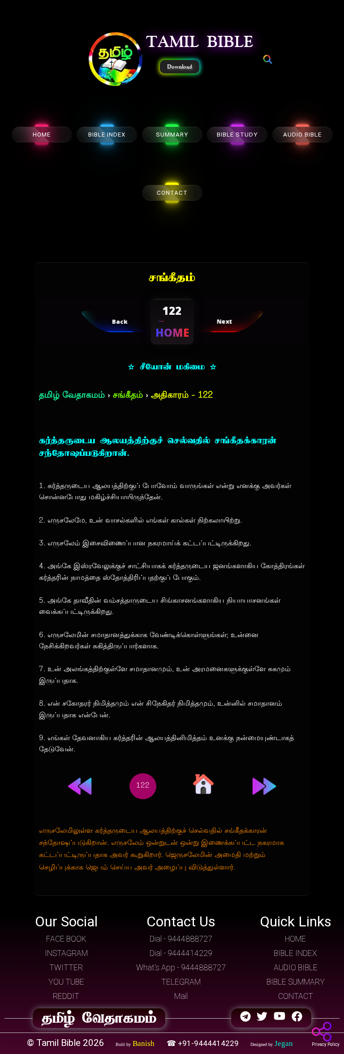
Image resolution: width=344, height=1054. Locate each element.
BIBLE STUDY (237, 134)
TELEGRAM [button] (181, 981)
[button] (115, 60)
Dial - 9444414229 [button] (181, 953)
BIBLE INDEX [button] (295, 953)
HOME (42, 134)
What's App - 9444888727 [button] (181, 967)
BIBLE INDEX (106, 134)
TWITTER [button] (66, 967)
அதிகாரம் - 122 (182, 395)
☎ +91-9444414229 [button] (204, 1043)
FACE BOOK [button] (66, 938)
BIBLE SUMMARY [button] (296, 981)
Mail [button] (181, 996)
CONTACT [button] (295, 996)
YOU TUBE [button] (66, 981)
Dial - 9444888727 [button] (181, 938)
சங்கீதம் (128, 395)
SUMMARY (172, 134)
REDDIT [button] (66, 996)
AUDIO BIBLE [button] (296, 967)
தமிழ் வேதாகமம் (72, 395)
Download (179, 67)
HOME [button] (295, 938)
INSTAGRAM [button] (66, 953)
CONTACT (172, 192)
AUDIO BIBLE (302, 134)
